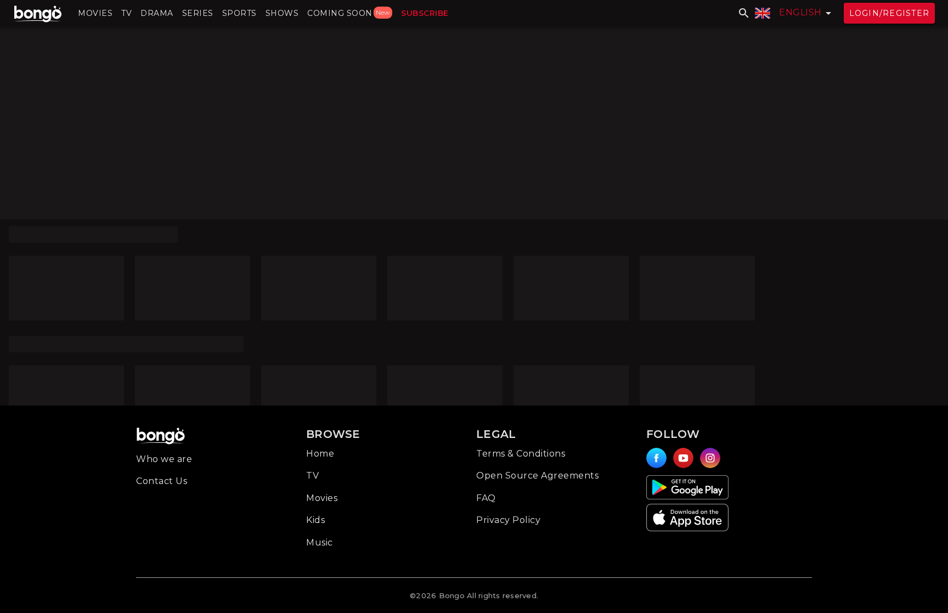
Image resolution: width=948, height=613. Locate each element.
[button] (95, 13)
